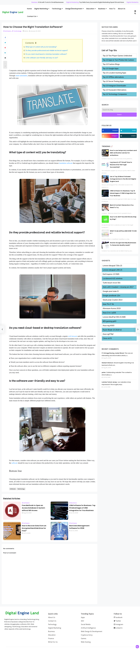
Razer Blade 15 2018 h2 (112, 330)
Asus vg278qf (108, 334)
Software (8, 31)
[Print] (5, 58)
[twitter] (121, 130)
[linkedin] (121, 136)
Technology (56, 9)
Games (83, 638)
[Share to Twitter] (5, 43)
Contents (29, 43)
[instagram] (103, 136)
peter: (104, 372)
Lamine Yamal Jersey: (109, 382)
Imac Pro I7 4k (108, 304)
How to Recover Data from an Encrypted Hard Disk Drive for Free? (34, 528)
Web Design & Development (91, 631)
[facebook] (103, 130)
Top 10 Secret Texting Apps (113, 81)
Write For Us (53, 642)
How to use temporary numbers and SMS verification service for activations (123, 152)
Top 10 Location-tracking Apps (114, 73)
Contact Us (31, 16)
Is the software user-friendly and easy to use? (41, 58)
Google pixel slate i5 (111, 291)
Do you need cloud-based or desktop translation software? (46, 54)
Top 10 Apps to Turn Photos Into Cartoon (118, 60)
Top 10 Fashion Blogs (111, 64)
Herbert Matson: (107, 363)
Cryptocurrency (87, 635)
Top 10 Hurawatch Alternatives (114, 90)
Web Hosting (86, 642)
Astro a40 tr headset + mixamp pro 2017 (118, 287)
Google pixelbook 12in (111, 296)
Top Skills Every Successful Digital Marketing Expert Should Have (91, 2)
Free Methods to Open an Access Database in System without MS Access (33, 508)
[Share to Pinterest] (5, 48)
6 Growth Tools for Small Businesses (40, 2)
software (15, 463)
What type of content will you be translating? (41, 47)
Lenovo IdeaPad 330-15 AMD (114, 317)
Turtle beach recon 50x (111, 283)
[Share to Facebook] (5, 38)
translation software (66, 163)
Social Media (85, 624)
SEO (82, 621)
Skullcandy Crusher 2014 (112, 300)
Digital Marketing (62, 2)
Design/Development (73, 9)
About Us (121, 9)
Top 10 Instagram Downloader (114, 86)
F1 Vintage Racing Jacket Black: (113, 353)
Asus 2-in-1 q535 (109, 313)
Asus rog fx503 (108, 325)
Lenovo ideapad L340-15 (112, 270)
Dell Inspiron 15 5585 (111, 274)
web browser (72, 336)
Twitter (118, 621)
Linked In (118, 628)
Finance (51, 638)
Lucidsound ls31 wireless (112, 278)
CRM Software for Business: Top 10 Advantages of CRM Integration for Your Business (82, 508)
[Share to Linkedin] (5, 53)
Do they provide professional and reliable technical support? (46, 50)
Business (24, 2)
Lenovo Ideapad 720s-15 (112, 266)
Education (90, 9)
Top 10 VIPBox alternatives (113, 77)
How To (112, 9)
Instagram (119, 624)
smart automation (21, 75)
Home (29, 9)
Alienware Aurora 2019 (112, 308)
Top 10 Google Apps (110, 68)
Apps (83, 617)
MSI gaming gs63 (109, 321)
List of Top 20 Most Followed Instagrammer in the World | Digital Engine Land (123, 179)
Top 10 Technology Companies (115, 94)
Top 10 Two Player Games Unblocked (117, 56)
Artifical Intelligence (88, 628)
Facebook (118, 617)
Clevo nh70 (107, 338)
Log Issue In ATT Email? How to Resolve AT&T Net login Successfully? (121, 164)
